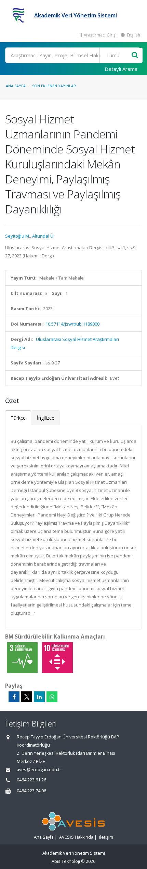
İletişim (106, 837)
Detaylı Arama (121, 68)
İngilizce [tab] (45, 418)
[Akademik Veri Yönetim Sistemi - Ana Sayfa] (19, 15)
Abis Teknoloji (66, 861)
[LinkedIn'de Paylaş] (39, 696)
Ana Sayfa (16, 85)
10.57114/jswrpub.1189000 (72, 324)
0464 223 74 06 (31, 791)
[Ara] (135, 55)
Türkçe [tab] (18, 418)
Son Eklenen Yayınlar (54, 85)
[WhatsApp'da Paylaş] (51, 696)
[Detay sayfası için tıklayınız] (22, 657)
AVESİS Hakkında (76, 837)
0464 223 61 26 (31, 780)
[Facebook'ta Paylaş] (14, 696)
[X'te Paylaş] (26, 696)
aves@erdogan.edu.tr (39, 770)
